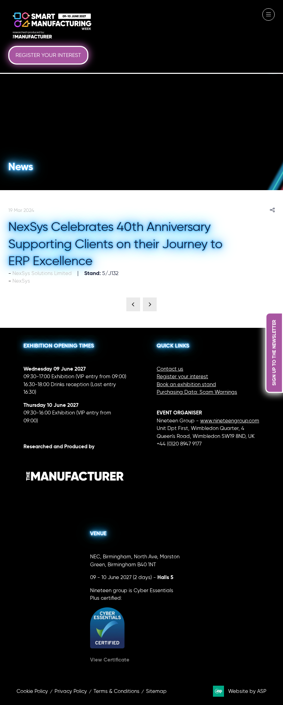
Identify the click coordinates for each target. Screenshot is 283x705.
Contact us (170, 369)
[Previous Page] (133, 304)
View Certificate (109, 659)
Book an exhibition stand (186, 384)
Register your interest (182, 376)
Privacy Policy (71, 691)
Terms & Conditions (116, 691)
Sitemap (156, 691)
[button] (48, 55)
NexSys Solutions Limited (42, 273)
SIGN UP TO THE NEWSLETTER (274, 352)
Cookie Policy (32, 691)
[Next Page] (150, 304)
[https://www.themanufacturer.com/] (74, 495)
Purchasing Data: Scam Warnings (197, 392)
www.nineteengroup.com (229, 421)
